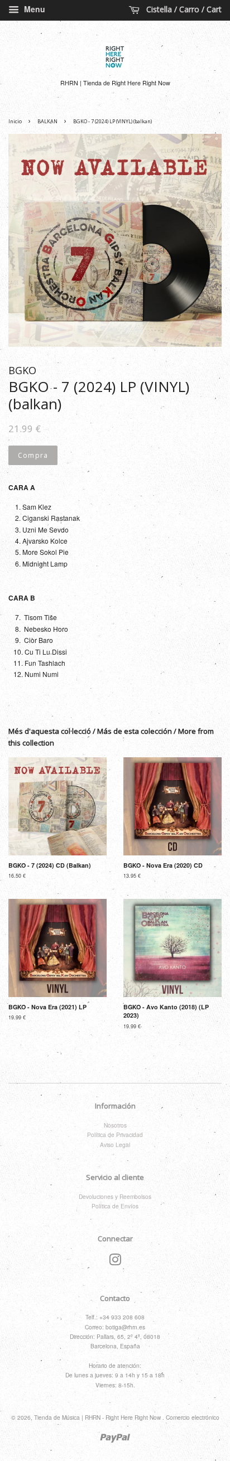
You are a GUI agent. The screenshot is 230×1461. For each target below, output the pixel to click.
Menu (33, 8)
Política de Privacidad (115, 1134)
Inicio (15, 121)
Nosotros (115, 1125)
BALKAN (47, 121)
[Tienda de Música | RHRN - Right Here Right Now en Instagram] (115, 1262)
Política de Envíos (115, 1206)
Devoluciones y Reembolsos (115, 1196)
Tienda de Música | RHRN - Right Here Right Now (98, 1417)
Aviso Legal (115, 1144)
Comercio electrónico (192, 1417)
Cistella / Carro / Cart (183, 9)
